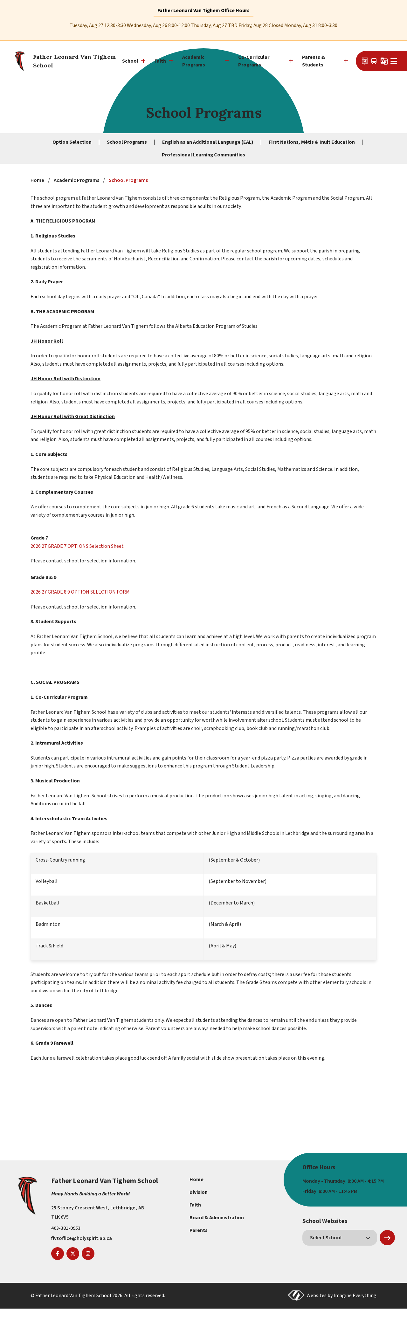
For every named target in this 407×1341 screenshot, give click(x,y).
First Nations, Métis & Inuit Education (312, 142)
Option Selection (72, 142)
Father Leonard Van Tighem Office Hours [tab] (203, 10)
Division (199, 1192)
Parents (199, 1230)
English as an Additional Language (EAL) (207, 142)
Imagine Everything (355, 1295)
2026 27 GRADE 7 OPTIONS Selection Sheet (77, 546)
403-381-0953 (65, 1228)
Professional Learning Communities (203, 154)
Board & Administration (217, 1217)
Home (197, 1179)
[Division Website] (365, 61)
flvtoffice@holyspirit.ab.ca (81, 1238)
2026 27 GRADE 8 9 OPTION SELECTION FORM (80, 591)
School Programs (127, 142)
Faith (195, 1204)
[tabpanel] (203, 26)
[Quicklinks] (393, 61)
